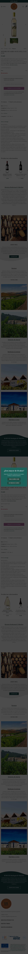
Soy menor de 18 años (14, 483)
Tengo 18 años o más (14, 479)
